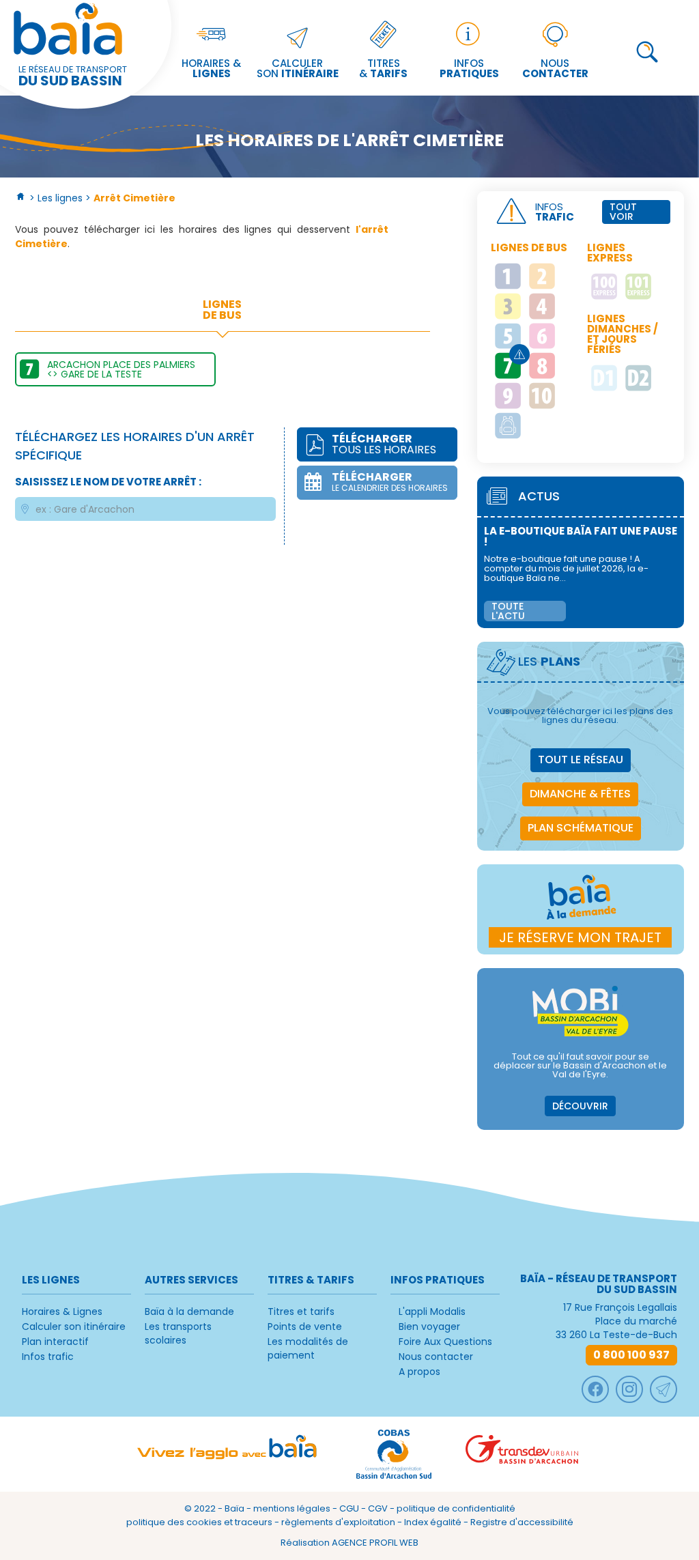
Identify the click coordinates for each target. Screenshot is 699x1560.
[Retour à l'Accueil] (21, 198)
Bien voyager (429, 1326)
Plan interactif (55, 1341)
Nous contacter (436, 1356)
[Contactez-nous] (663, 1389)
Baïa (234, 1508)
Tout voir (623, 211)
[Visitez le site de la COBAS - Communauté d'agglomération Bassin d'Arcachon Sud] (393, 1454)
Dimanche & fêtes (580, 794)
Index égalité (432, 1522)
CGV (378, 1508)
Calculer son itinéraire (74, 1326)
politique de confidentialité (456, 1508)
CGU (349, 1508)
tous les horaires (384, 444)
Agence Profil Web (375, 1542)
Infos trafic (48, 1356)
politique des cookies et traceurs (199, 1522)
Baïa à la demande (189, 1311)
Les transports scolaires (178, 1333)
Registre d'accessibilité (521, 1522)
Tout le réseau (580, 759)
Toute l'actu (508, 611)
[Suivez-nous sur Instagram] (629, 1389)
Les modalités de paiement (308, 1348)
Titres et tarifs (301, 1311)
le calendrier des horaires (390, 481)
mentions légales (291, 1508)
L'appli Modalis (432, 1311)
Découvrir (580, 1106)
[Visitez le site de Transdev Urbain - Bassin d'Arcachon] (522, 1454)
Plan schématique (580, 828)
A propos (419, 1371)
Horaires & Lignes (62, 1311)
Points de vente (305, 1326)
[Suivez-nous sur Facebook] (595, 1389)
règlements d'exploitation (338, 1522)
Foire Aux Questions (445, 1341)
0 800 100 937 (631, 1355)
